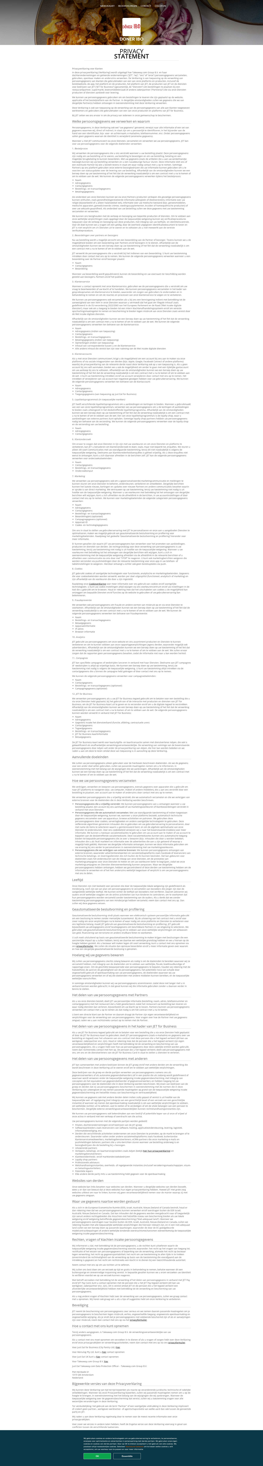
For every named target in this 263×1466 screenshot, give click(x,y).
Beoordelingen (127, 5)
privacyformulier (84, 946)
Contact (146, 5)
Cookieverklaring (97, 583)
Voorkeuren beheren (135, 1446)
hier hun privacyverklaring (156, 1150)
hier (118, 1347)
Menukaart (107, 5)
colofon (160, 5)
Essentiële (127, 1456)
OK (97, 1456)
